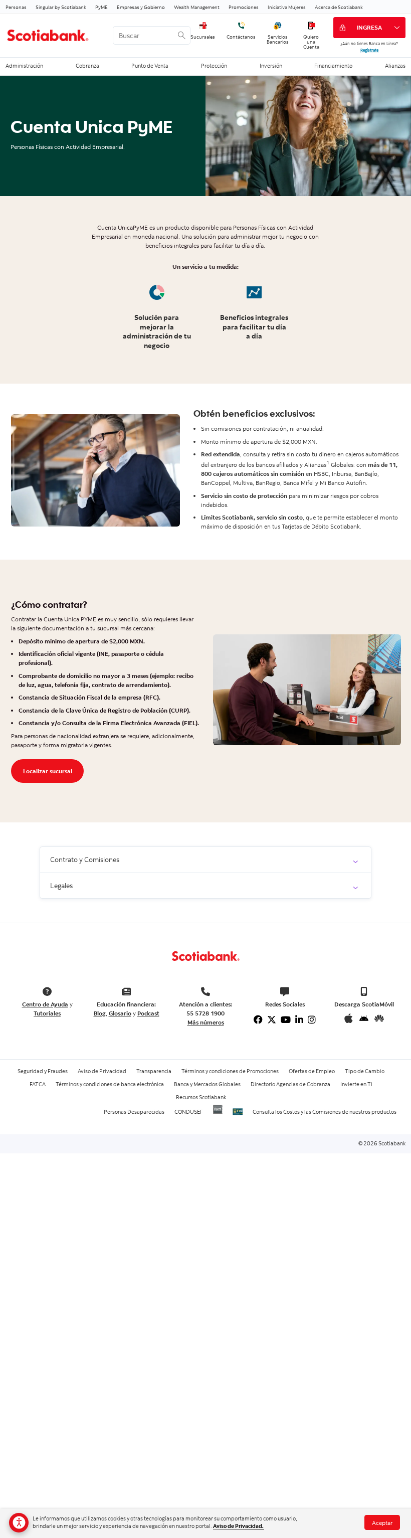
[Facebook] (258, 1020)
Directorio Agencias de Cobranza (290, 1084)
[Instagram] (312, 1020)
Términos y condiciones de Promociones (230, 1071)
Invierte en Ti (356, 1084)
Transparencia (153, 1071)
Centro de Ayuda (45, 1004)
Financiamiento (333, 65)
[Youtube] (286, 1020)
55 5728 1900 (205, 1013)
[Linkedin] (299, 1020)
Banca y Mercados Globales (207, 1084)
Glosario (120, 1013)
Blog (100, 1013)
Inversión (271, 65)
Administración (24, 65)
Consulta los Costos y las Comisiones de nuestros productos (324, 1111)
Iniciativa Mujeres (287, 7)
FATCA (38, 1084)
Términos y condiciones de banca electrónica (110, 1084)
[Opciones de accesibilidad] (19, 1522)
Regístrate (369, 50)
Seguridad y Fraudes (43, 1071)
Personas (16, 7)
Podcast (148, 1013)
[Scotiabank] (53, 35)
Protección (214, 65)
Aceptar (382, 1522)
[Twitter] (271, 1020)
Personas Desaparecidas (134, 1111)
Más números (205, 1022)
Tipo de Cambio (364, 1071)
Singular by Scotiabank (61, 7)
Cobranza (87, 65)
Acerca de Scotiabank (339, 7)
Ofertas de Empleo (312, 1071)
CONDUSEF (188, 1111)
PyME (101, 7)
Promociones (244, 7)
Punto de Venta (149, 65)
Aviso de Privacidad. (238, 1525)
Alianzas (395, 65)
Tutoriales (47, 1013)
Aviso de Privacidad (102, 1071)
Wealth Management (197, 7)
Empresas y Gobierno (141, 7)
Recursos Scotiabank (201, 1097)
